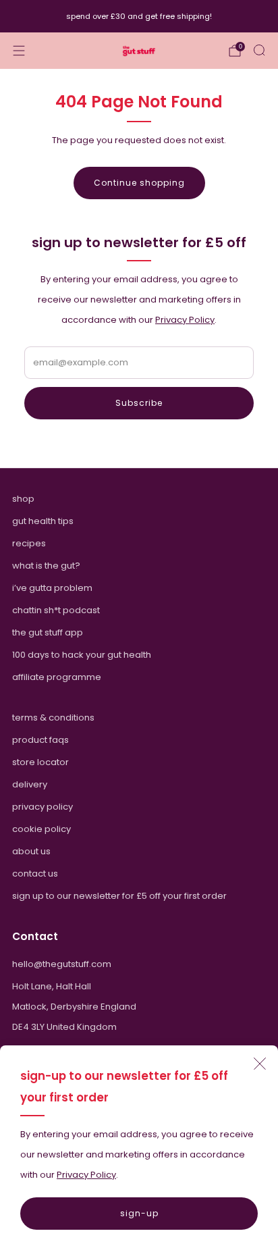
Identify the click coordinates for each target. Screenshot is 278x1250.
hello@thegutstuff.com (61, 964)
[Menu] (19, 50)
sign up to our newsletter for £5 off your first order (119, 895)
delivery (29, 784)
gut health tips (43, 521)
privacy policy (42, 806)
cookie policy (41, 829)
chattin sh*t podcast (56, 610)
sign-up (139, 1213)
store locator (40, 762)
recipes (29, 543)
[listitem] (139, 16)
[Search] (259, 50)
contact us (35, 873)
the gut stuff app (47, 632)
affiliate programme (56, 677)
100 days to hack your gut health (81, 654)
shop (23, 498)
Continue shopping (139, 182)
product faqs (40, 739)
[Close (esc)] (260, 1063)
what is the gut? (46, 565)
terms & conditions (53, 717)
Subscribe (139, 403)
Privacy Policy (86, 1174)
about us (31, 851)
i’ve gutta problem (52, 587)
